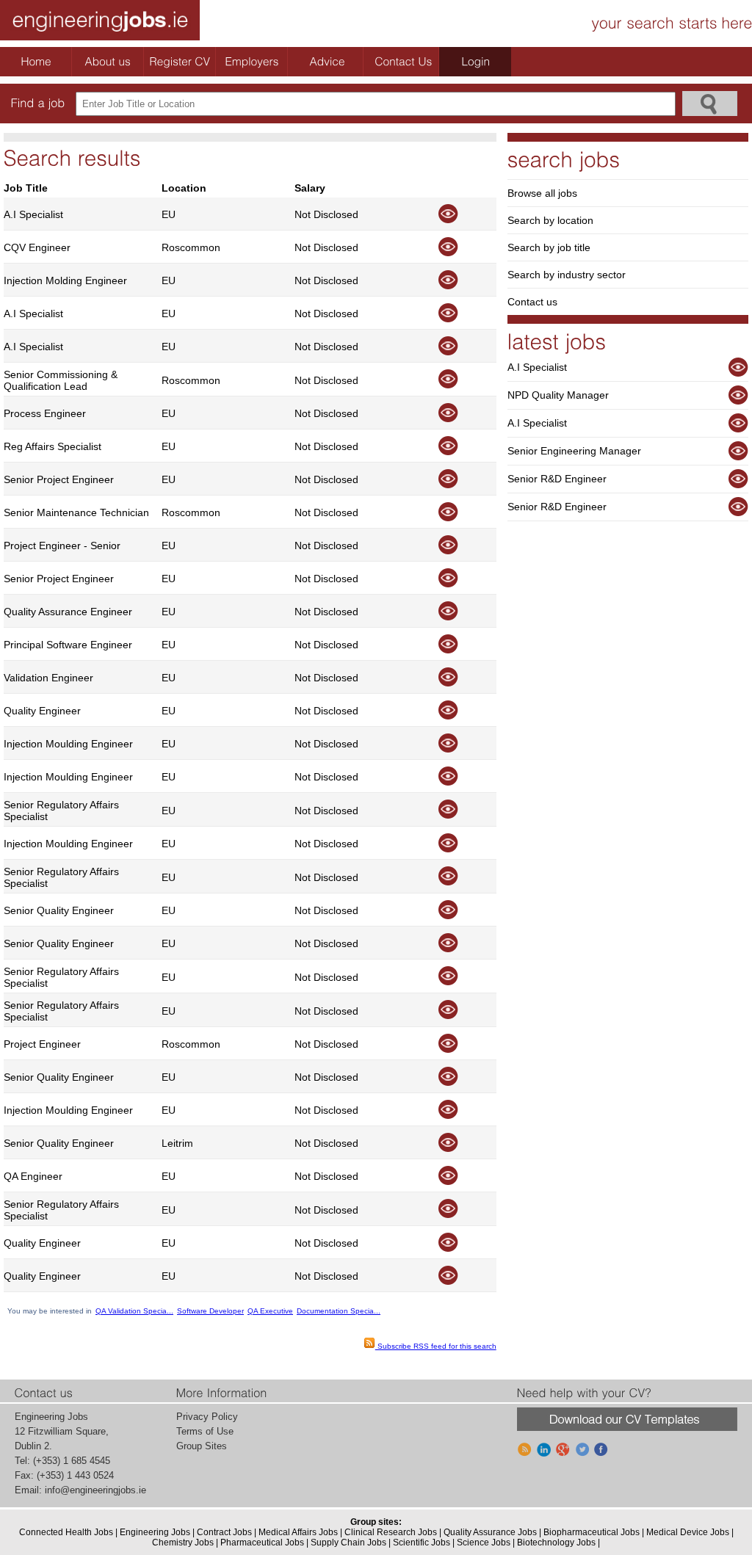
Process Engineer (45, 413)
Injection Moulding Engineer (68, 744)
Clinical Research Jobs (390, 1532)
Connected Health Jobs (66, 1532)
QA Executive (270, 1311)
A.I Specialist (33, 214)
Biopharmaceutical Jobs (591, 1532)
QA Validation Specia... (134, 1311)
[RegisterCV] (180, 61)
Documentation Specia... (338, 1311)
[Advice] (328, 61)
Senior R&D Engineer (557, 479)
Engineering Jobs (155, 1532)
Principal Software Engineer (68, 644)
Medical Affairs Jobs (298, 1532)
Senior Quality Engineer (59, 910)
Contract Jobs (224, 1532)
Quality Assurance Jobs (490, 1532)
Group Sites (201, 1445)
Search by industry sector (566, 274)
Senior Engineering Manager (574, 451)
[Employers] (252, 61)
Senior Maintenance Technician (76, 512)
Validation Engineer (48, 678)
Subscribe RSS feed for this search (435, 1346)
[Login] (475, 61)
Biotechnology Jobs (556, 1542)
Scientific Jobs (421, 1542)
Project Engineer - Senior (62, 545)
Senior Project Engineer (59, 479)
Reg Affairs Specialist (52, 446)
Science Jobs (483, 1542)
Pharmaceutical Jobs (262, 1542)
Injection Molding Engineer (65, 280)
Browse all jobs (542, 193)
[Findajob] (38, 103)
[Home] (36, 61)
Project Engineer (42, 1044)
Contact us (532, 302)
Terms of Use (205, 1431)
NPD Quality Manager (558, 395)
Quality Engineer (42, 711)
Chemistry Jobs (183, 1542)
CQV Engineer (37, 247)
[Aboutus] (108, 61)
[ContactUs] (403, 61)
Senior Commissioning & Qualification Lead (61, 380)
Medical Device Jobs (687, 1532)
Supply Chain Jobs (348, 1542)
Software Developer (210, 1311)
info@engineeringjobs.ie (95, 1490)
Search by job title (548, 247)
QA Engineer (33, 1176)
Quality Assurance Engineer (68, 611)
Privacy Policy (207, 1416)
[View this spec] (447, 220)
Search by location (550, 220)
